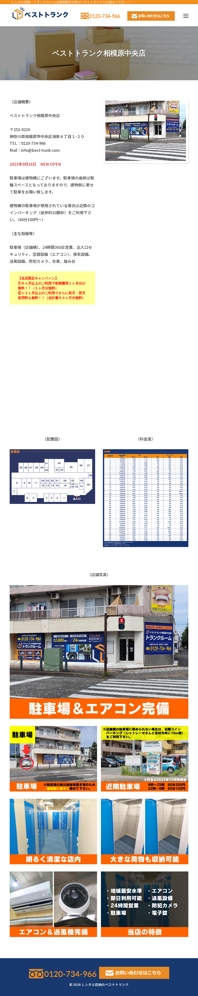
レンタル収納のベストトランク (105, 984)
